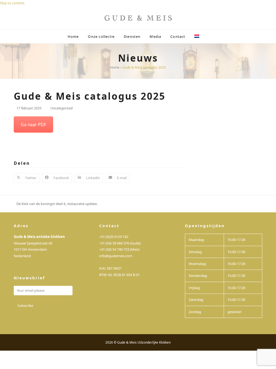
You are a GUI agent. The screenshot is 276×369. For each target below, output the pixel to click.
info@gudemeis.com (115, 255)
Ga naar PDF (33, 125)
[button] (208, 36)
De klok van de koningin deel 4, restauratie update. (56, 204)
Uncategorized (61, 108)
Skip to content (12, 3)
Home (114, 67)
